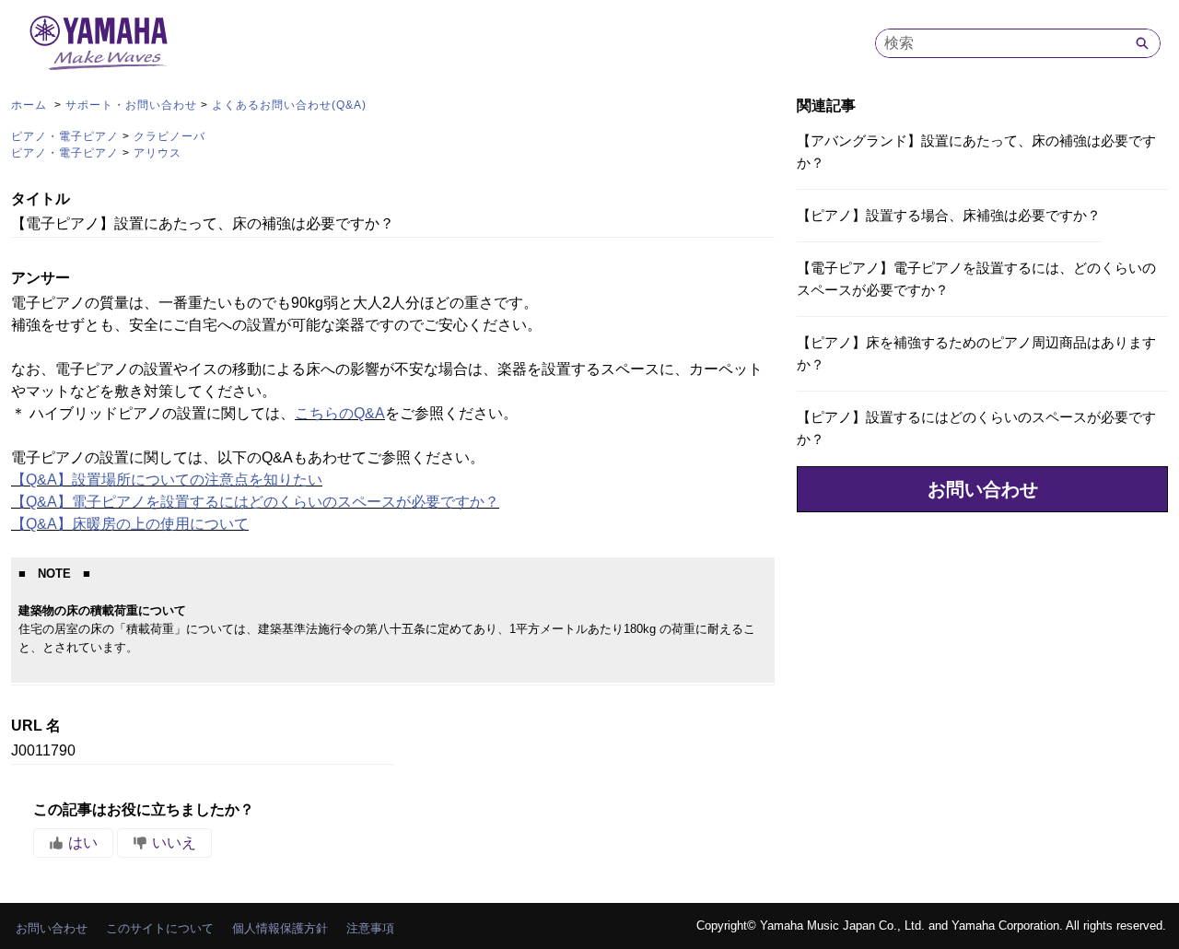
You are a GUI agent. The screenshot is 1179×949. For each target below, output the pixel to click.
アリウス (157, 152)
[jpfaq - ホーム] (98, 43)
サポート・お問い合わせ (131, 105)
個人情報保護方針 (280, 928)
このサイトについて (160, 928)
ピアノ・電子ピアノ (65, 136)
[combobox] (1000, 43)
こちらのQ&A (340, 413)
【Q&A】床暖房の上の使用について (130, 524)
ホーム (31, 105)
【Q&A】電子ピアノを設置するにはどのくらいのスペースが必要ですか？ (255, 502)
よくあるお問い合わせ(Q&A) (289, 105)
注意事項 (370, 928)
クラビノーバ (169, 136)
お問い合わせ (983, 489)
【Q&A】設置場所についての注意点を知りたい (166, 479)
